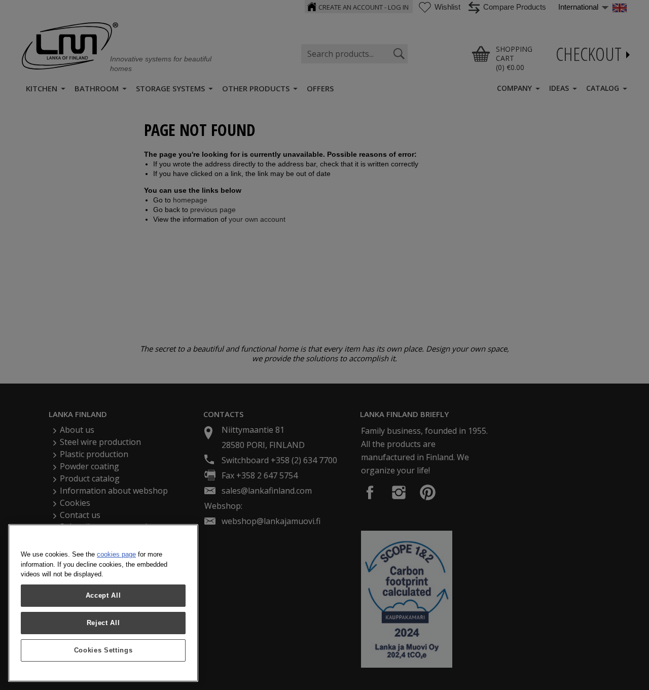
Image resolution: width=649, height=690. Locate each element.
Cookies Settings (103, 650)
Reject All (103, 623)
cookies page (116, 554)
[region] (103, 603)
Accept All (103, 595)
